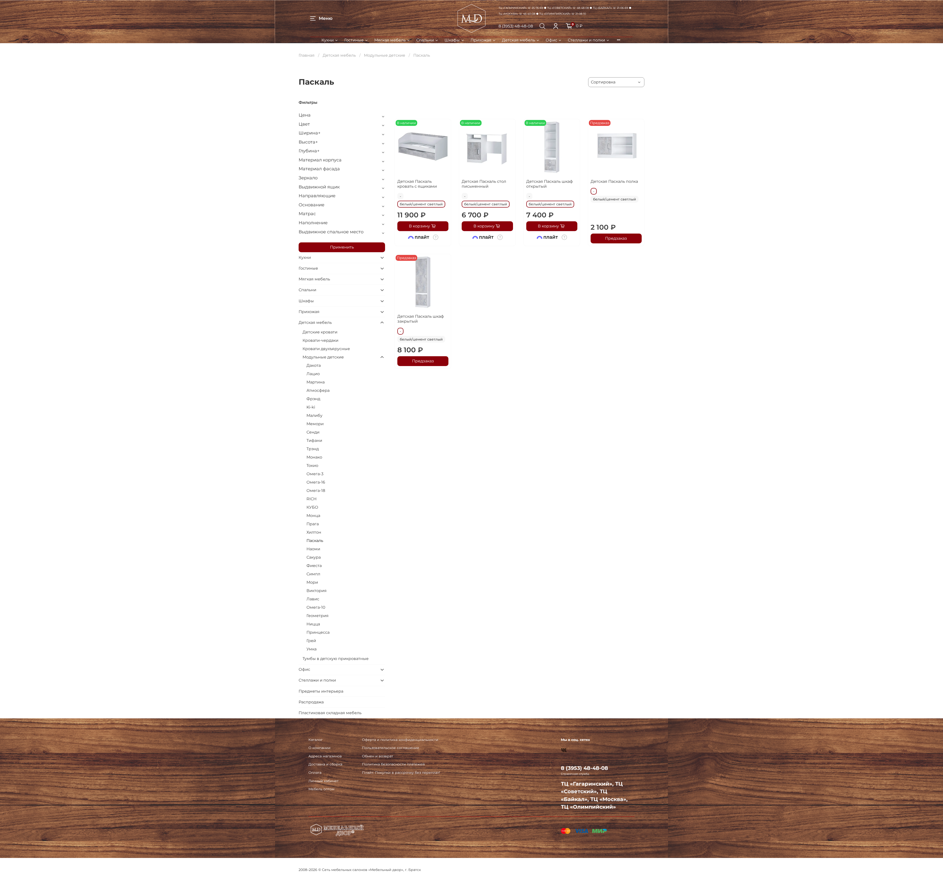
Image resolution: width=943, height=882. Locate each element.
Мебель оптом (321, 789)
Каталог (315, 739)
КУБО (312, 507)
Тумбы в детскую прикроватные (336, 658)
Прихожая (481, 40)
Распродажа (311, 702)
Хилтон (313, 532)
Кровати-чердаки (320, 340)
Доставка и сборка (325, 764)
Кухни (327, 40)
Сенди (312, 432)
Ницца (313, 624)
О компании (319, 748)
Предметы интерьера (321, 691)
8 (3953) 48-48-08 (516, 26)
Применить (342, 247)
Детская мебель (518, 40)
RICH (311, 499)
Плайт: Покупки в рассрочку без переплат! (401, 772)
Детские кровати (320, 332)
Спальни (425, 40)
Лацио (313, 373)
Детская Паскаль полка (614, 181)
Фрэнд (313, 398)
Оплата (314, 772)
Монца (313, 515)
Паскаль (314, 540)
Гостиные (354, 40)
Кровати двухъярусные (326, 348)
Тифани (314, 440)
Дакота (313, 365)
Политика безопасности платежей (393, 764)
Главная (307, 55)
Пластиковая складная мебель (330, 713)
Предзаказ (616, 238)
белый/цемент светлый (421, 204)
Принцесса (318, 632)
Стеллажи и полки (586, 40)
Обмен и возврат (377, 756)
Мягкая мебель (390, 40)
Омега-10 (315, 607)
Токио (312, 465)
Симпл (313, 574)
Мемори (315, 423)
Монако (314, 457)
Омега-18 (315, 490)
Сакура (313, 557)
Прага (312, 524)
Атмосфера (318, 390)
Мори (312, 582)
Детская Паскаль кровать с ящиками (417, 184)
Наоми (313, 549)
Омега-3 (314, 474)
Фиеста (314, 565)
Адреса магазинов (325, 756)
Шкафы (452, 40)
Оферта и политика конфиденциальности (400, 739)
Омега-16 (315, 482)
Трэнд (312, 449)
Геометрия (317, 615)
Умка (311, 649)
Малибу (314, 415)
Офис (551, 40)
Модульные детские (384, 55)
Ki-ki (310, 407)
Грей (311, 640)
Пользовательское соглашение (390, 748)
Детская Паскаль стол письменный (484, 184)
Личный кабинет (323, 781)
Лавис (312, 599)
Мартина (315, 382)
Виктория (316, 590)
